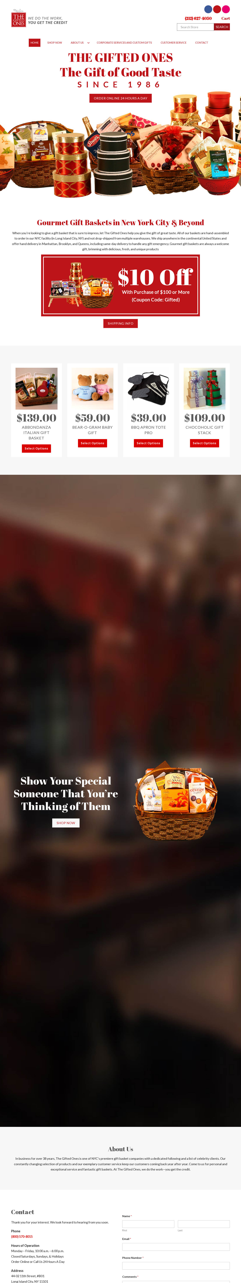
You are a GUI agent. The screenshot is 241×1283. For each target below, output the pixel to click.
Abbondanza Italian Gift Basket (36, 433)
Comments (130, 1276)
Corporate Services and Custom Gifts (124, 42)
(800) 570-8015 (22, 1236)
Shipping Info (120, 323)
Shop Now (54, 42)
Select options (36, 448)
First (124, 1230)
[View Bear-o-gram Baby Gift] (93, 388)
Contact (201, 42)
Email (126, 1238)
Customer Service (173, 42)
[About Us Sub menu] (88, 43)
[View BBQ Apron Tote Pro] (149, 388)
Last (180, 1230)
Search (222, 27)
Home (35, 42)
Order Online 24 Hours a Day (120, 98)
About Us (77, 42)
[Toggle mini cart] (219, 18)
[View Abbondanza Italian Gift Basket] (37, 388)
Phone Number (133, 1257)
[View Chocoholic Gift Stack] (205, 388)
